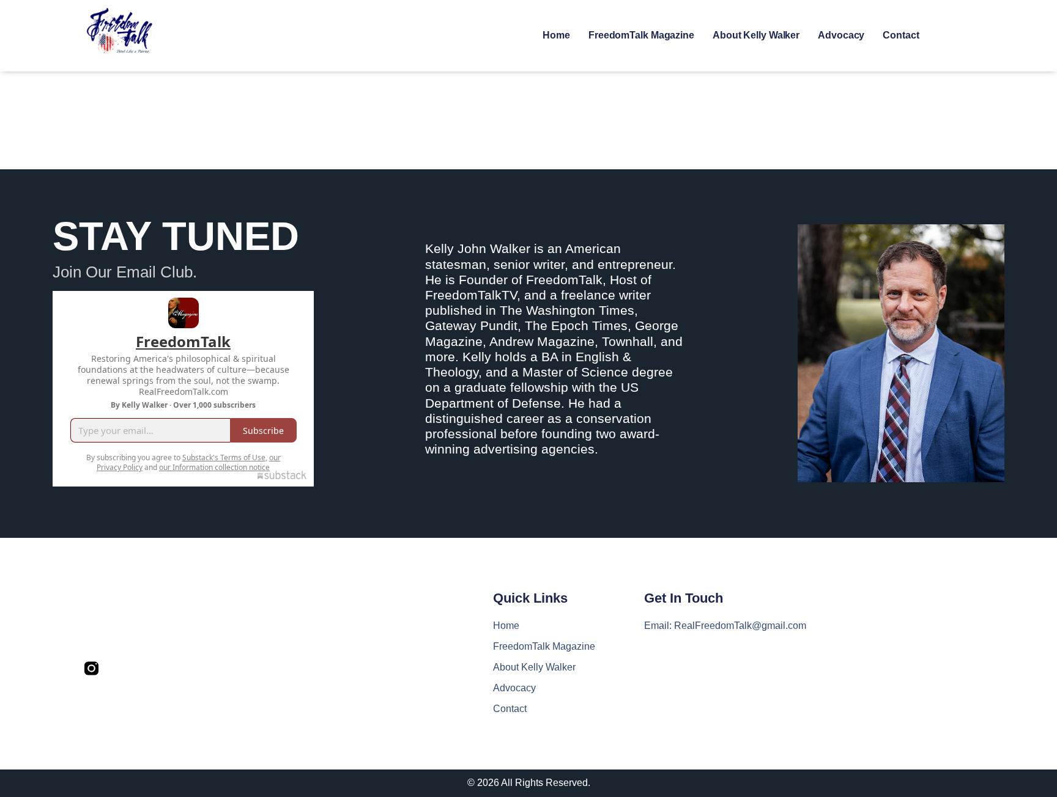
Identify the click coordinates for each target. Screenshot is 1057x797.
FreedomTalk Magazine (641, 35)
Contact (901, 35)
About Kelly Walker (756, 35)
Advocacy (841, 35)
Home (556, 35)
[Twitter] (118, 668)
